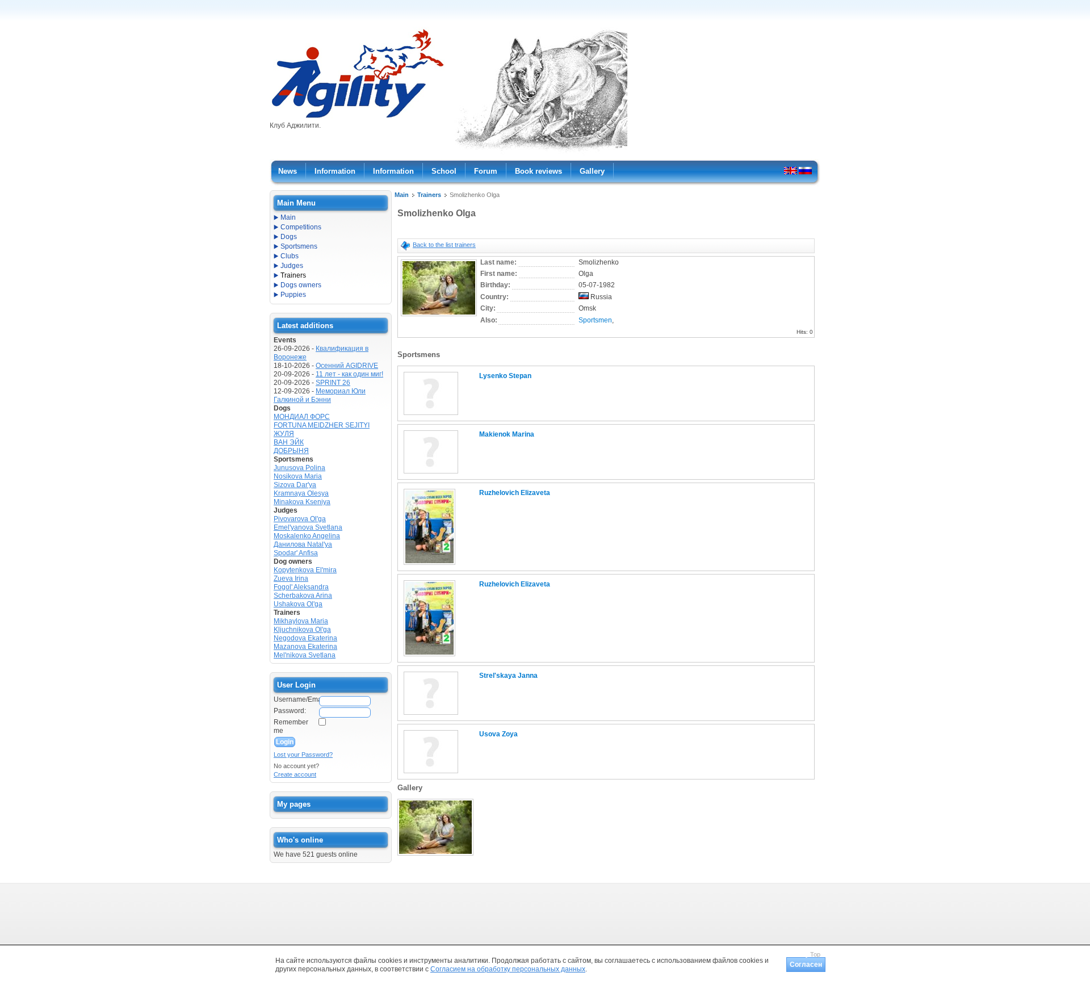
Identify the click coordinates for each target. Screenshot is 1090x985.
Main (402, 194)
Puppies (293, 295)
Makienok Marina (506, 434)
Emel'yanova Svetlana (308, 527)
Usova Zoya (498, 734)
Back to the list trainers (444, 244)
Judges (291, 266)
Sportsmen (595, 320)
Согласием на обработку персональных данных (507, 969)
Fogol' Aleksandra (301, 587)
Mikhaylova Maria (301, 621)
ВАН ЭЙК (289, 442)
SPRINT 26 (333, 383)
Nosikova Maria (298, 476)
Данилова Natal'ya (303, 544)
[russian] (805, 170)
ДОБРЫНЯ (291, 451)
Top (815, 954)
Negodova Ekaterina (305, 638)
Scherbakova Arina (303, 596)
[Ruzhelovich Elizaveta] (429, 565)
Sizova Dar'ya (295, 485)
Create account (295, 774)
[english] (790, 170)
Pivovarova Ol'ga (300, 519)
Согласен (806, 965)
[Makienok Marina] (431, 474)
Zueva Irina (291, 578)
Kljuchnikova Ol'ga (302, 630)
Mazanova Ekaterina (305, 647)
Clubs (289, 256)
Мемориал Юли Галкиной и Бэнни (320, 395)
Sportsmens (298, 246)
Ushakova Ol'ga (298, 604)
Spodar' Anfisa (296, 553)
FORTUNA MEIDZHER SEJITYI (322, 425)
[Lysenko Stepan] (431, 416)
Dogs (288, 237)
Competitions (300, 227)
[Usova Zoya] (431, 774)
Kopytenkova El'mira (305, 570)
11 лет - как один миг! (349, 374)
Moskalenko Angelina (307, 536)
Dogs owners (300, 285)
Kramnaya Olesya (301, 493)
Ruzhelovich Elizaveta (514, 493)
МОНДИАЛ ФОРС (302, 417)
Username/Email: (296, 699)
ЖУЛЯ (284, 434)
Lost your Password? (303, 754)
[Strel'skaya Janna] (431, 715)
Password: (290, 711)
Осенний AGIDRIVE (347, 366)
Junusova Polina (299, 468)
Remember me (291, 726)
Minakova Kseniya (302, 502)
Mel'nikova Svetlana (305, 655)
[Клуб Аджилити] (357, 118)
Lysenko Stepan (505, 376)
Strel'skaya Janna (508, 676)
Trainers (429, 194)
